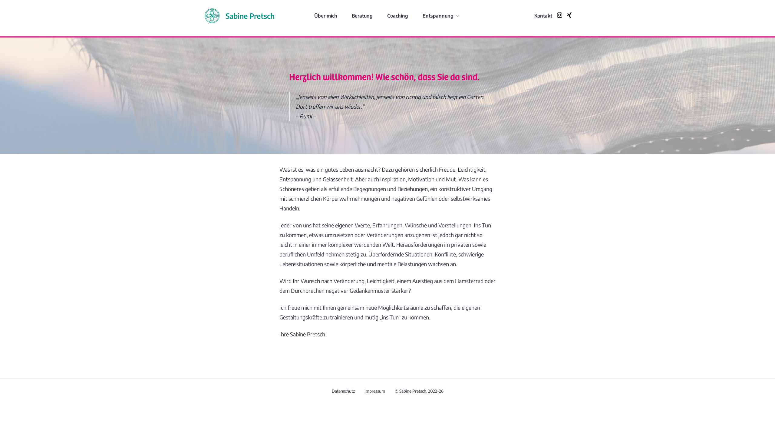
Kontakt (543, 16)
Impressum (374, 391)
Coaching (397, 16)
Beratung (362, 16)
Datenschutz (343, 391)
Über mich (325, 16)
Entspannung (438, 16)
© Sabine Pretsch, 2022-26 (419, 391)
